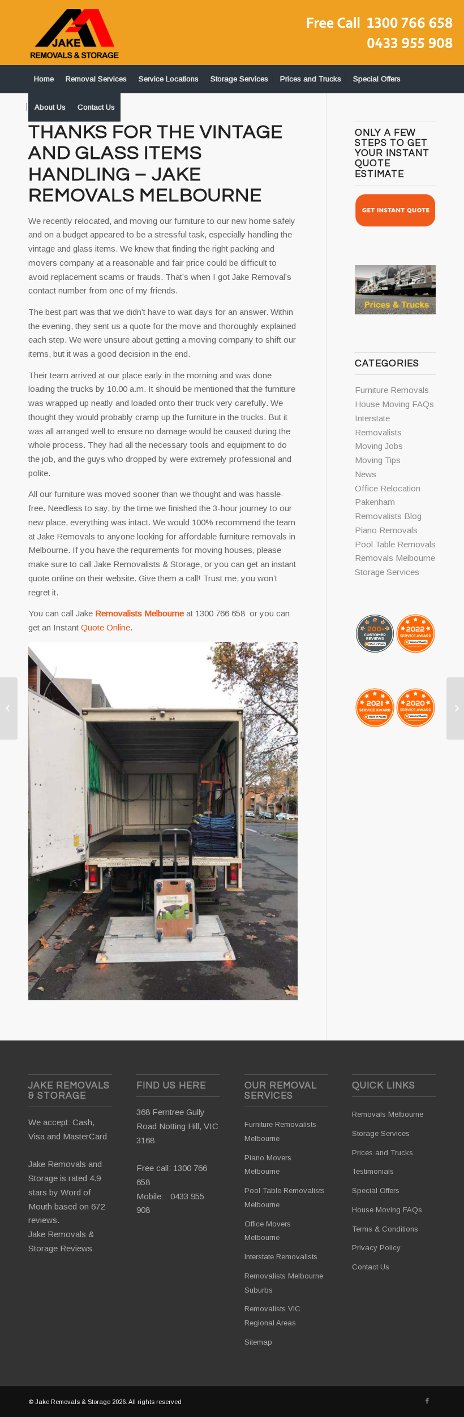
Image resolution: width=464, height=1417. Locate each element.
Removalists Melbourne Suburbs (283, 1283)
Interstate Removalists (280, 1256)
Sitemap (258, 1342)
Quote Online (105, 627)
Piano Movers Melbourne (267, 1165)
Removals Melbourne (395, 558)
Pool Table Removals (395, 544)
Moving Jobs (379, 446)
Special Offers (375, 1190)
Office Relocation (387, 488)
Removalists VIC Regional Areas (272, 1315)
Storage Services (387, 572)
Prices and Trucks (382, 1152)
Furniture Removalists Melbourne (280, 1131)
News (365, 474)
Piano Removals (386, 530)
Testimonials (373, 1171)
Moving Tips (378, 460)
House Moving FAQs (394, 404)
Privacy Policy (376, 1247)
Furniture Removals (392, 390)
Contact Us (370, 1267)
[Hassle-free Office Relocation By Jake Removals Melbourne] (9, 708)
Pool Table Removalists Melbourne (284, 1197)
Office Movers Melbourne (267, 1231)
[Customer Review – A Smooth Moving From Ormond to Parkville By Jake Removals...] (455, 708)
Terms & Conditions (385, 1229)
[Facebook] (427, 1400)
